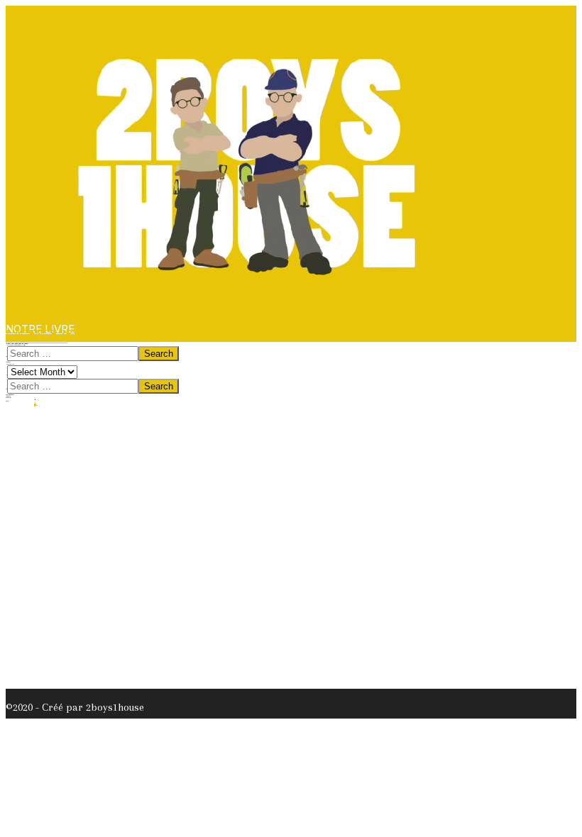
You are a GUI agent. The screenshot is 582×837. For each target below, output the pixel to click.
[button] (36, 338)
